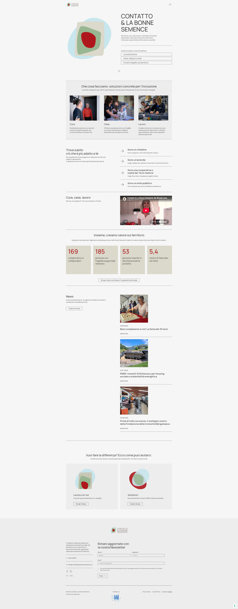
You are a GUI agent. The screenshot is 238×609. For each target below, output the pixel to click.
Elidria (170, 592)
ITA (67, 576)
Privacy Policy (147, 592)
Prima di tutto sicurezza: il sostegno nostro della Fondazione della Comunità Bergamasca (145, 422)
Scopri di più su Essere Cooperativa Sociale (119, 280)
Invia (101, 576)
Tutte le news (74, 308)
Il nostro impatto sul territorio (135, 62)
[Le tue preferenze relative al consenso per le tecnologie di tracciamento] (235, 606)
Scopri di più (81, 504)
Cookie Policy (156, 592)
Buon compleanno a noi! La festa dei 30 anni (144, 329)
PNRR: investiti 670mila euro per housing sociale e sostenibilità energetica (142, 375)
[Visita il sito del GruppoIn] (116, 598)
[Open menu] (170, 4)
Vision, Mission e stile (132, 58)
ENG (71, 576)
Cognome (135, 552)
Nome (99, 552)
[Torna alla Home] (72, 4)
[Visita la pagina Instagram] (71, 571)
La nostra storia (130, 54)
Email (99, 560)
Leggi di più (124, 334)
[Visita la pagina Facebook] (67, 571)
